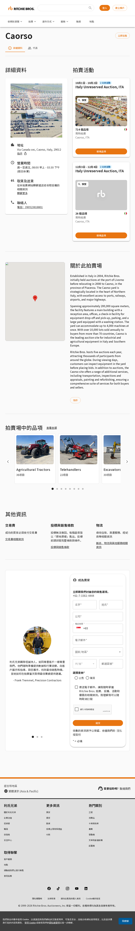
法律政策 (51, 898)
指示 (19, 153)
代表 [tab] (35, 48)
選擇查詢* (79, 672)
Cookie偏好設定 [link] (93, 898)
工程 (91, 812)
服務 (63, 21)
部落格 (7, 834)
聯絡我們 (125, 788)
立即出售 (122, 35)
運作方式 (47, 21)
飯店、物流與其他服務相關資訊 (112, 545)
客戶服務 (8, 859)
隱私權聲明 (37, 898)
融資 (78, 21)
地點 (91, 21)
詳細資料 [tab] (17, 48)
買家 (48, 812)
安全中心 (8, 840)
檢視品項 (101, 151)
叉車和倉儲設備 (96, 840)
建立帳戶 (119, 8)
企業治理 (8, 817)
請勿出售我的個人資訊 (71, 898)
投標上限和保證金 (54, 828)
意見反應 (8, 875)
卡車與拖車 (94, 823)
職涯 (6, 828)
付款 (48, 834)
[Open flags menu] (78, 628)
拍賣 (30, 21)
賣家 (48, 817)
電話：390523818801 (30, 207)
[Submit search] (90, 8)
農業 (91, 828)
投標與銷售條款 (60, 547)
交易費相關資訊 (14, 539)
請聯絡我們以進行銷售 (14, 870)
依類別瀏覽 (13, 21)
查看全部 (51, 428)
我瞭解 (125, 921)
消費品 (92, 817)
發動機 (92, 834)
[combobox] (98, 652)
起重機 (92, 845)
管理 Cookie (30, 922)
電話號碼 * (79, 623)
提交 (98, 723)
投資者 (7, 823)
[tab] (53, 489)
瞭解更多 (22, 193)
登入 (104, 8)
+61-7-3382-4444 (83, 595)
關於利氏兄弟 (10, 812)
